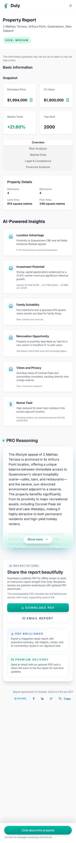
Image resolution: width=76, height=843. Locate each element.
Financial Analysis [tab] (38, 167)
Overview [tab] (38, 142)
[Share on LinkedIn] (42, 698)
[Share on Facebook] (33, 698)
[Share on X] (51, 698)
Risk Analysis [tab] (38, 148)
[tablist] (38, 155)
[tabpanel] (38, 192)
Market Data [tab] (38, 154)
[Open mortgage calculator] (31, 100)
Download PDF (40, 607)
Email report (40, 618)
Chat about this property (38, 830)
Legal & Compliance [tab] (38, 161)
